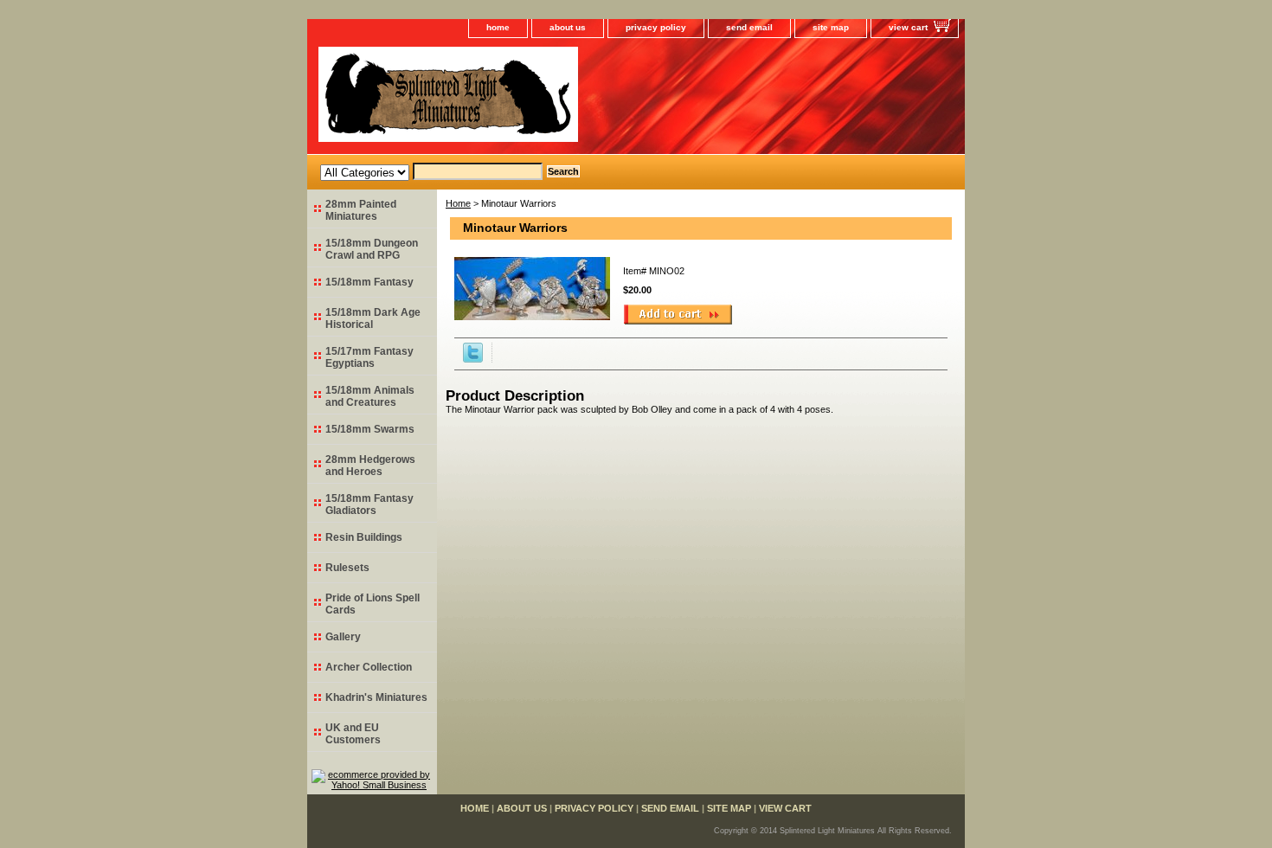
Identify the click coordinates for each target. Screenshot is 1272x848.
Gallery (343, 637)
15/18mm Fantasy (369, 282)
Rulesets (347, 568)
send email (749, 27)
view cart (908, 27)
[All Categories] (431, 171)
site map (831, 27)
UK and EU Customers (353, 734)
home (498, 27)
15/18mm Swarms (369, 429)
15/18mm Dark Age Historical (373, 318)
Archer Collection (368, 667)
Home (458, 203)
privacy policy (656, 27)
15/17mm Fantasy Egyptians (369, 357)
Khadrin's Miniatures (376, 697)
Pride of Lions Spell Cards (372, 604)
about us (567, 27)
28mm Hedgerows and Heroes (370, 465)
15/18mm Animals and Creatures (369, 396)
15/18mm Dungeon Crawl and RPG (371, 249)
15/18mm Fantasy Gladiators (369, 504)
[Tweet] (473, 359)
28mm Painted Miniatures (360, 210)
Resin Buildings (363, 537)
